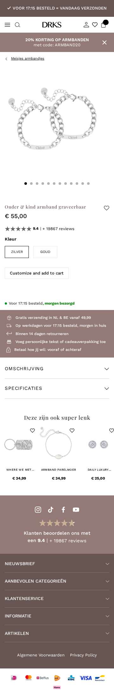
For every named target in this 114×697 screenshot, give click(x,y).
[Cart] (103, 25)
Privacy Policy (83, 655)
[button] (32, 431)
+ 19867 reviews (58, 228)
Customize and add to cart (37, 273)
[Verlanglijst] (95, 25)
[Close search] (16, 25)
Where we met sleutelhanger (19, 470)
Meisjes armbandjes (27, 58)
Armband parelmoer (58, 469)
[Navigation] (7, 25)
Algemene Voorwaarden (41, 655)
